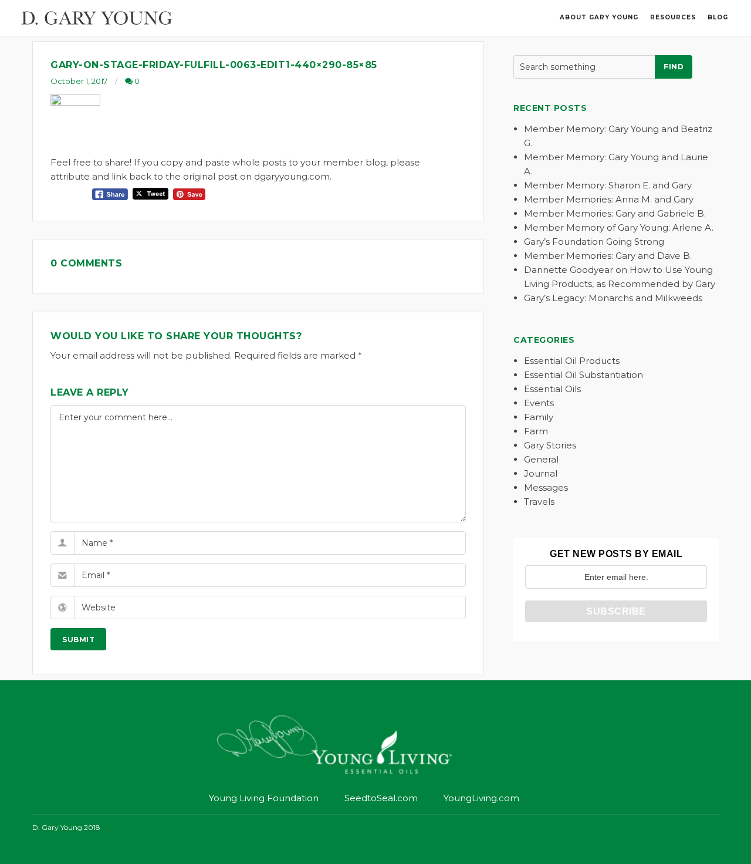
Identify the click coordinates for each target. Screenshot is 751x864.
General (541, 459)
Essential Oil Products (572, 360)
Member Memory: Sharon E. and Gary (608, 185)
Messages (546, 487)
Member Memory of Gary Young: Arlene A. (618, 227)
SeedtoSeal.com (381, 798)
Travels (539, 501)
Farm (536, 431)
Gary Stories (550, 445)
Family (538, 417)
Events (539, 403)
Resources (673, 17)
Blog (718, 17)
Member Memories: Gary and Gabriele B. (615, 213)
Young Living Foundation (264, 798)
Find (674, 66)
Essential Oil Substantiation (583, 374)
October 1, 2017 (78, 81)
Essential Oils (552, 388)
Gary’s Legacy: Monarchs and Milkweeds (613, 297)
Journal (540, 473)
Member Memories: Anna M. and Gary (609, 199)
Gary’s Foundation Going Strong (594, 241)
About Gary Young (599, 17)
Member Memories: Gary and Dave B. (608, 255)
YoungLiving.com (481, 798)
